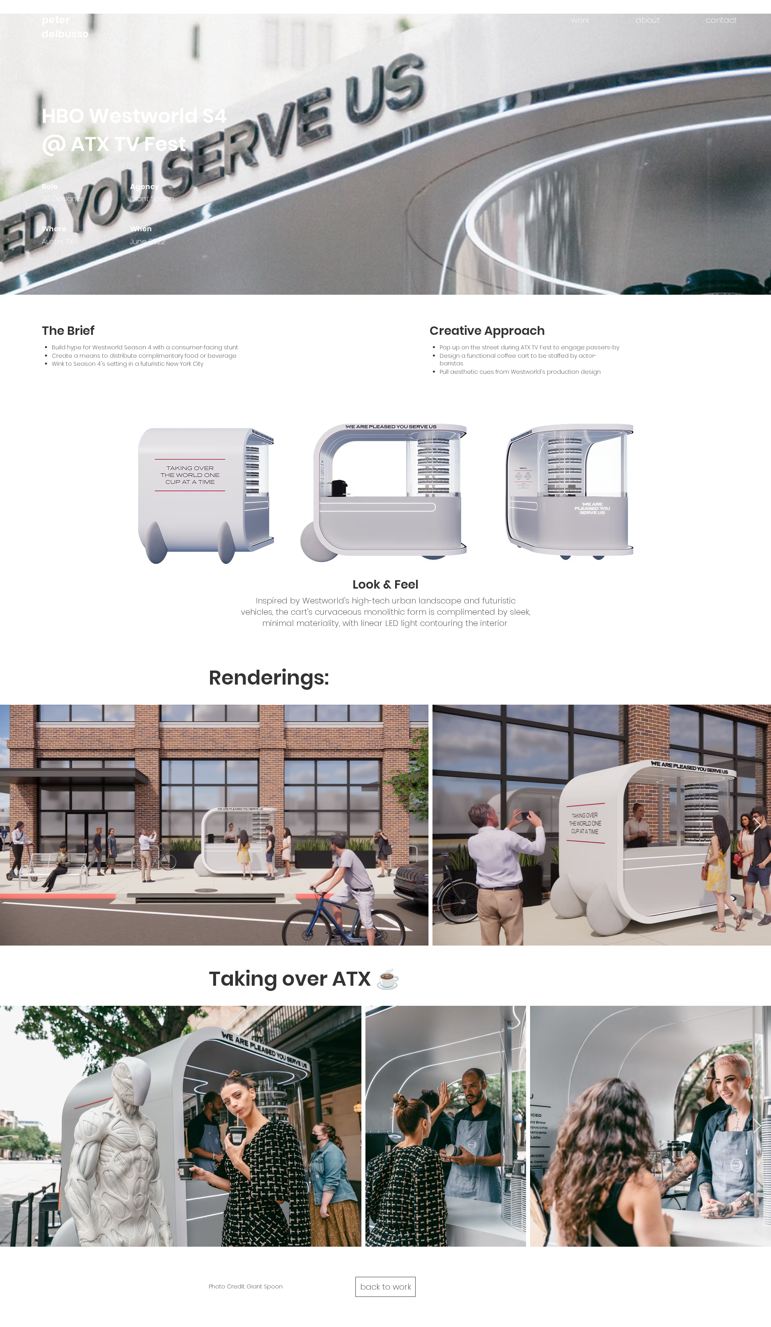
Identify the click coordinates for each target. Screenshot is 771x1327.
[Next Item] (757, 825)
